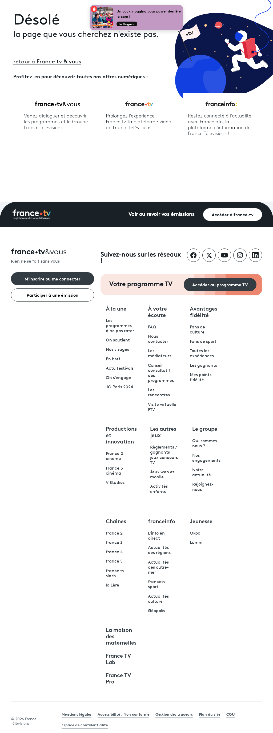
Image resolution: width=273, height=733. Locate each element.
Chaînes (116, 520)
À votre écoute (157, 311)
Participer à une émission (52, 295)
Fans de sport (203, 342)
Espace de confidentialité (85, 724)
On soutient (118, 340)
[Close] (182, 6)
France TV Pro (118, 678)
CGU (230, 714)
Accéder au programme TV (220, 284)
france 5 (114, 561)
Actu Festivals (120, 368)
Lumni (196, 543)
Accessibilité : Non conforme (123, 714)
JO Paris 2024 (119, 387)
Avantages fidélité (203, 311)
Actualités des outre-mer (158, 567)
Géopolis (156, 611)
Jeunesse (201, 520)
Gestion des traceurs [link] (174, 714)
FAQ (152, 327)
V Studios (115, 483)
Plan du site (209, 714)
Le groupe (204, 428)
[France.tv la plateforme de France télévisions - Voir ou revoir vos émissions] (32, 214)
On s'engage (118, 378)
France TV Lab (118, 658)
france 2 (114, 533)
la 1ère (112, 585)
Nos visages (117, 350)
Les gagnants (203, 366)
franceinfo (161, 520)
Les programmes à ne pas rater (120, 326)
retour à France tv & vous (47, 62)
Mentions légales (76, 714)
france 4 (114, 552)
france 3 (114, 543)
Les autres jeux (163, 431)
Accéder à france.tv (233, 214)
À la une (116, 308)
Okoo (195, 533)
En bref (113, 359)
